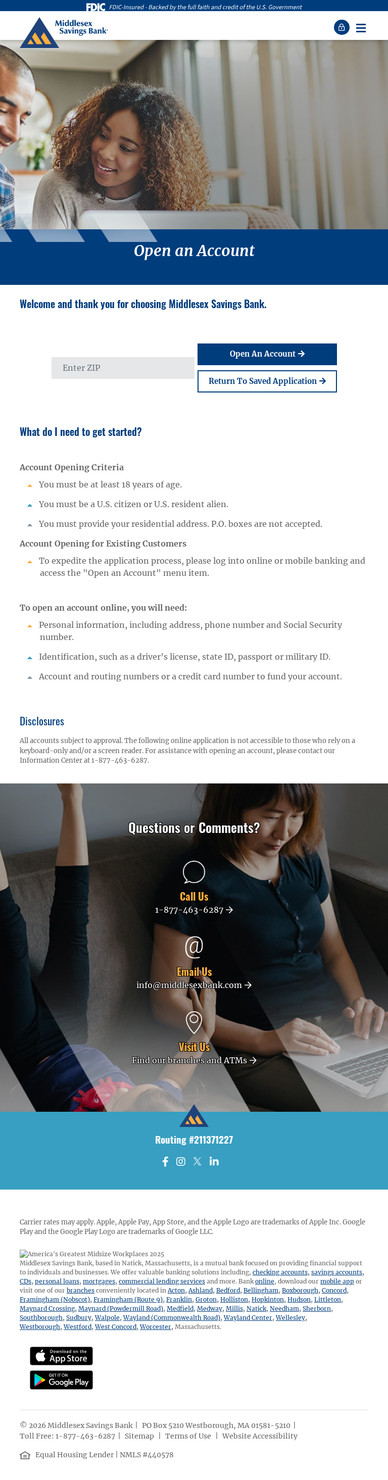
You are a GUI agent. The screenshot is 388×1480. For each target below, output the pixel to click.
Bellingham (261, 1290)
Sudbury (78, 1317)
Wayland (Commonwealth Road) (171, 1317)
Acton (176, 1290)
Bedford (228, 1290)
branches (80, 1290)
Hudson (299, 1299)
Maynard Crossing (47, 1308)
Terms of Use (189, 1436)
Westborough (40, 1326)
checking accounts (280, 1272)
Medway (209, 1308)
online (264, 1281)
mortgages (99, 1281)
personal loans (57, 1281)
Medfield (180, 1308)
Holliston (234, 1299)
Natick (256, 1308)
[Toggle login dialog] (343, 27)
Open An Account (263, 354)
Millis (234, 1308)
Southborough (41, 1317)
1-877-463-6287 (85, 1436)
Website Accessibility (260, 1436)
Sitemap (140, 1436)
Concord (334, 1290)
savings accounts (336, 1272)
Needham (284, 1308)
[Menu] (360, 27)
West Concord (115, 1326)
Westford (77, 1326)
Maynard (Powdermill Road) (120, 1308)
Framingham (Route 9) (128, 1299)
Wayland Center (248, 1317)
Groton (206, 1299)
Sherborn (317, 1308)
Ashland (200, 1290)
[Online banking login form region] (343, 27)
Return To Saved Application (263, 381)
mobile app (337, 1281)
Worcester (155, 1326)
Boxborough (300, 1290)
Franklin (179, 1299)
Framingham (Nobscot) (55, 1299)
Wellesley (290, 1317)
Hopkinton (268, 1299)
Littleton (327, 1299)
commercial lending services (162, 1281)
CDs (25, 1281)
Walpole (107, 1317)
